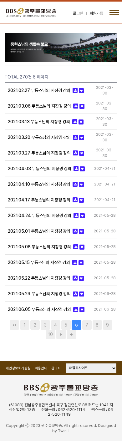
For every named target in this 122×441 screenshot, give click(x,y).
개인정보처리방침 (18, 368)
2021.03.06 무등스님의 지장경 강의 (40, 106)
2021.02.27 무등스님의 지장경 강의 (39, 90)
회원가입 (96, 13)
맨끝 (71, 334)
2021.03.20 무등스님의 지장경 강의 (40, 137)
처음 (14, 325)
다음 (61, 334)
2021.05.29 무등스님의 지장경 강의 (40, 294)
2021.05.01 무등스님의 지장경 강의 (39, 231)
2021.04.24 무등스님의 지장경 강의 (40, 215)
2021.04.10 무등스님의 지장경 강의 (39, 184)
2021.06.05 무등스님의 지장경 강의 (40, 309)
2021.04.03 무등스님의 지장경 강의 (40, 168)
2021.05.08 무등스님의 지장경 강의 (40, 246)
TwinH (63, 430)
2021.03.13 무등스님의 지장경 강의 (39, 121)
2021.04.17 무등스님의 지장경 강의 (39, 199)
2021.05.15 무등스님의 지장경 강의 (39, 262)
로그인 (78, 13)
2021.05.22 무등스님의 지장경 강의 (39, 278)
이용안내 (41, 368)
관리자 (56, 368)
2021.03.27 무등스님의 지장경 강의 (40, 152)
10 (50, 334)
